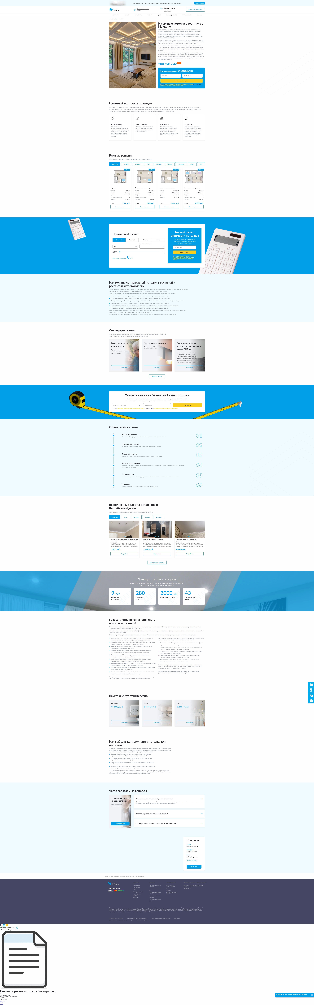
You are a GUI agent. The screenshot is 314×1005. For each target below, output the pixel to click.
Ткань (158, 240)
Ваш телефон (187, 75)
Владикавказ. (187, 888)
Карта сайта (177, 918)
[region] (169, 811)
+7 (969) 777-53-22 (192, 851)
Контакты (135, 897)
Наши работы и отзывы (137, 894)
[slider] (120, 252)
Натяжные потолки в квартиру (155, 886)
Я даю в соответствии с (181, 85)
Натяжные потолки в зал (155, 889)
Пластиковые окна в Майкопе (171, 893)
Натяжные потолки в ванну (155, 900)
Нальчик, (193, 886)
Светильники (136, 887)
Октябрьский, (187, 886)
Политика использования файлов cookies (161, 918)
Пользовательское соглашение (116, 918)
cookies (305, 994)
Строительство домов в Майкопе (170, 886)
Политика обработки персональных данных (137, 918)
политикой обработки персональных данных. (172, 85)
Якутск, (198, 886)
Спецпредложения (138, 892)
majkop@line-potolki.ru (192, 857)
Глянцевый (132, 240)
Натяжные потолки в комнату (155, 893)
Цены (134, 889)
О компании (136, 885)
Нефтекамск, (192, 885)
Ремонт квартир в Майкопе (170, 889)
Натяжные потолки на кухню (154, 896)
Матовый (145, 240)
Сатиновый (119, 240)
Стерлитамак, (199, 885)
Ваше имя (164, 75)
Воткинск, (186, 885)
